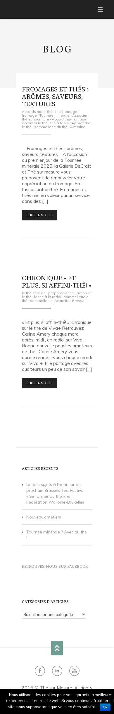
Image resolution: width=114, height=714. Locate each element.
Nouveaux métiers (43, 517)
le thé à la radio (47, 297)
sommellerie (41, 300)
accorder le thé (35, 123)
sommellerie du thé (51, 127)
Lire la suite (39, 214)
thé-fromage (66, 111)
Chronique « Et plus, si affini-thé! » (56, 281)
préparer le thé (61, 293)
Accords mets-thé (37, 111)
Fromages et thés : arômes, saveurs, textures (55, 96)
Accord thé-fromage (69, 119)
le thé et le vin (34, 293)
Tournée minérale (54, 115)
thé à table (59, 123)
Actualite (77, 127)
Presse (78, 300)
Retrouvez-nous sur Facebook (55, 566)
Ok (105, 707)
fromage (29, 115)
